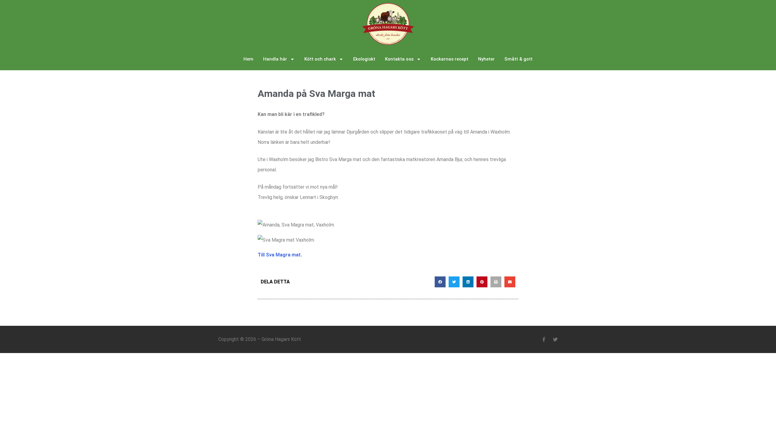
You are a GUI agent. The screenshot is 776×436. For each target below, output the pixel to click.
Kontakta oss (399, 59)
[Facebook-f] (543, 339)
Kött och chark (320, 59)
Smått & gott (518, 59)
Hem (248, 59)
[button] (440, 281)
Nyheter (486, 59)
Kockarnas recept (449, 59)
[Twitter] (555, 339)
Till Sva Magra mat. (280, 255)
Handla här (275, 59)
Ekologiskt (364, 59)
